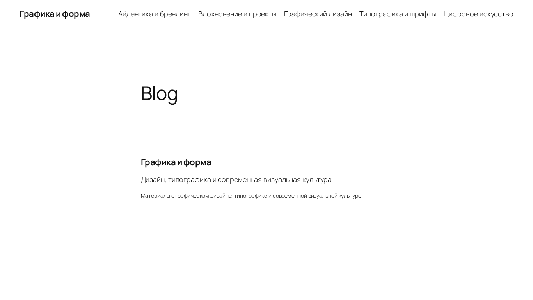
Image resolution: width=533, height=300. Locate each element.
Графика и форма (55, 14)
